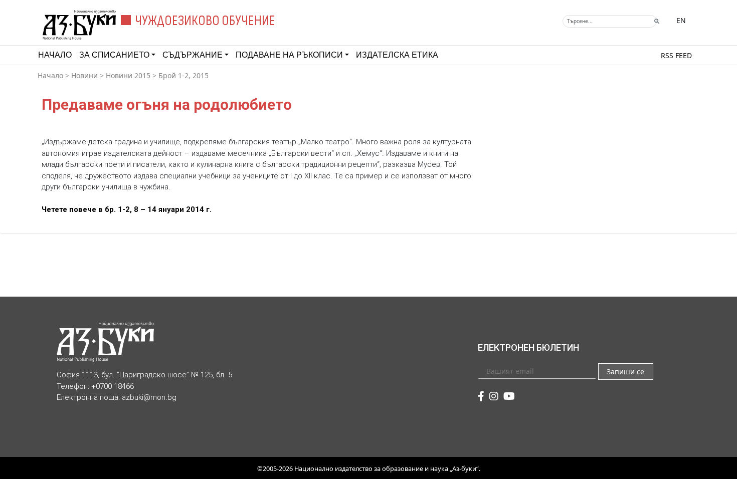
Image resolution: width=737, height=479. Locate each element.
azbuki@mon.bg (149, 397)
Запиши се (625, 371)
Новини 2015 (128, 75)
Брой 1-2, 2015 (183, 75)
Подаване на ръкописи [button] (289, 55)
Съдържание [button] (192, 55)
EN (681, 20)
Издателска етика (397, 55)
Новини (84, 75)
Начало (55, 55)
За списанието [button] (114, 55)
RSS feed (676, 55)
